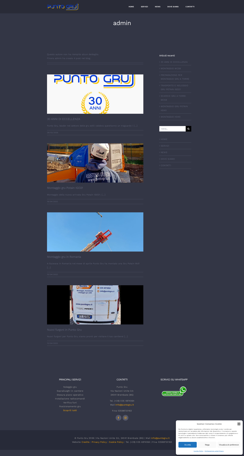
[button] (239, 424)
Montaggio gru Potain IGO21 (95, 159)
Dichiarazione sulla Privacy (214, 451)
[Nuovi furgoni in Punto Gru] (95, 304)
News (95, 98)
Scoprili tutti (70, 410)
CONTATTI (166, 165)
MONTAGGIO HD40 (171, 117)
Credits (86, 442)
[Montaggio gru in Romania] (95, 232)
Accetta (187, 445)
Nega (207, 445)
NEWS (164, 152)
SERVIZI (165, 146)
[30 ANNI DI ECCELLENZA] (95, 94)
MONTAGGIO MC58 (171, 68)
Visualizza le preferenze (229, 445)
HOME (164, 139)
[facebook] (118, 418)
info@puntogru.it (124, 404)
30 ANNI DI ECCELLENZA (95, 90)
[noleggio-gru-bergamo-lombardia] (174, 400)
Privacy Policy (99, 442)
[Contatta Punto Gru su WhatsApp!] (174, 387)
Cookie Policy (198, 451)
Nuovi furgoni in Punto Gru (64, 329)
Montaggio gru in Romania (95, 228)
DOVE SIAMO (168, 159)
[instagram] (125, 418)
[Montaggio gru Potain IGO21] (95, 163)
